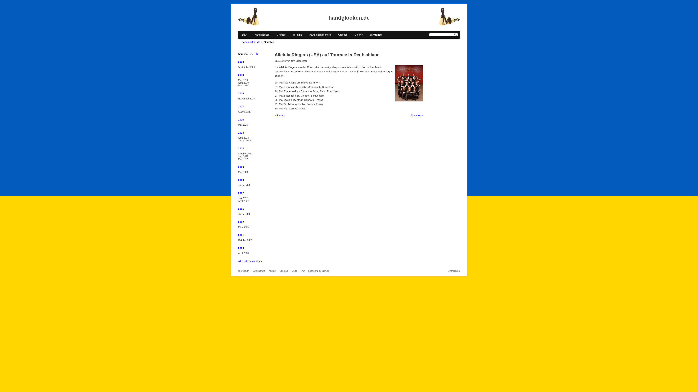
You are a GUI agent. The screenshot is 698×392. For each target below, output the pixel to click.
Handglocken (262, 34)
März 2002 (243, 227)
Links (294, 271)
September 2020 (246, 67)
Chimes (281, 34)
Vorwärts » (417, 115)
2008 (241, 180)
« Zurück (280, 115)
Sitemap (284, 271)
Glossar (342, 34)
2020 (241, 61)
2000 (241, 248)
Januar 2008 (244, 185)
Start (244, 34)
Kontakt (272, 271)
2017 (241, 106)
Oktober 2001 (245, 240)
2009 (241, 167)
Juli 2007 (243, 198)
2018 (241, 93)
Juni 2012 (243, 156)
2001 (241, 235)
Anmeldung (454, 271)
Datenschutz (259, 271)
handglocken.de (251, 41)
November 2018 (246, 98)
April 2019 (243, 82)
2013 (241, 132)
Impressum (243, 271)
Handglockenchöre (320, 34)
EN (256, 53)
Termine (297, 34)
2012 (241, 148)
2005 (241, 208)
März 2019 (243, 85)
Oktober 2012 (245, 153)
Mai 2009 (243, 172)
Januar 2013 (244, 140)
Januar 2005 (244, 214)
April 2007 (243, 201)
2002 (241, 222)
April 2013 (243, 137)
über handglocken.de (318, 271)
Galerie (358, 34)
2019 (241, 75)
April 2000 (243, 253)
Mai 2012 (243, 159)
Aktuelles (376, 34)
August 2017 (244, 111)
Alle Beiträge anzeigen (250, 261)
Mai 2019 (243, 80)
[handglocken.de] (249, 24)
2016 (241, 119)
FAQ (302, 271)
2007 (241, 193)
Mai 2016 (243, 124)
